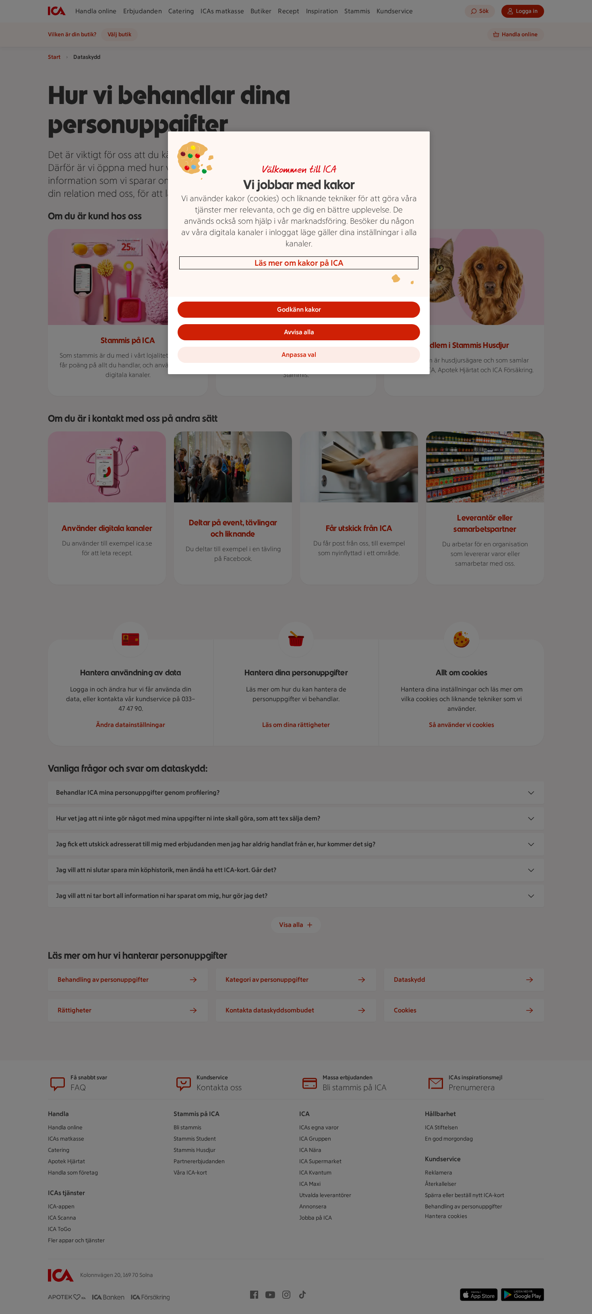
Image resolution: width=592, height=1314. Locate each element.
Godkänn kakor (299, 309)
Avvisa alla (299, 332)
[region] (299, 252)
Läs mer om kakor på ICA (299, 263)
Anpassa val (299, 354)
